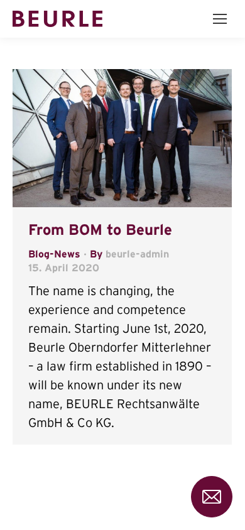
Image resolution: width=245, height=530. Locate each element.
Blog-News (54, 253)
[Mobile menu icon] (219, 18)
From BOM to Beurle (100, 229)
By (129, 253)
